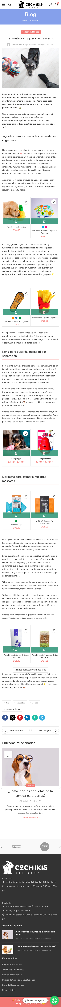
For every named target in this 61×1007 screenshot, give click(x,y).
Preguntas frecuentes (12, 964)
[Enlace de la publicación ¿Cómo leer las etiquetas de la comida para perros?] (30, 767)
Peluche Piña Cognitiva (16, 227)
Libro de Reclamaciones (13, 985)
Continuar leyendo (31, 817)
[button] (16, 221)
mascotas (21, 703)
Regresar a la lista (30, 731)
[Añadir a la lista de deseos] (25, 201)
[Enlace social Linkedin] (27, 718)
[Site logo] (30, 4)
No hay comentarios (42, 939)
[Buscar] (10, 4)
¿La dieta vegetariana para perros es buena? (36, 946)
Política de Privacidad (12, 974)
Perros (35, 32)
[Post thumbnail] (7, 935)
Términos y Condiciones (13, 969)
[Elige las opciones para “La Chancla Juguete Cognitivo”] (16, 312)
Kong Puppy (16, 458)
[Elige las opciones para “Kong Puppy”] (16, 453)
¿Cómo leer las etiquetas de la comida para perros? (30, 793)
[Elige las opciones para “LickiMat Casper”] (16, 515)
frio (7, 703)
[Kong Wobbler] (44, 443)
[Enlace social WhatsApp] (35, 718)
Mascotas (34, 20)
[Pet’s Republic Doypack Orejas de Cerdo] (16, 639)
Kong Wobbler (44, 458)
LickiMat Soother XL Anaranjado (44, 522)
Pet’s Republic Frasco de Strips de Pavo (45, 656)
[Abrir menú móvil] (4, 4)
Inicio (24, 20)
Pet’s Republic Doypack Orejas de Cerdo (16, 656)
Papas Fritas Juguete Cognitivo (45, 317)
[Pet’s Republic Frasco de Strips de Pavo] (44, 639)
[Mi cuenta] (51, 4)
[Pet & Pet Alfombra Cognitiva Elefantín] (44, 211)
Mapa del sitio (8, 990)
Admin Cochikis (30, 801)
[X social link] (13, 718)
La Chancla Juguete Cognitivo (16, 321)
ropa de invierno (13, 709)
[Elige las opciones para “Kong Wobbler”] (44, 453)
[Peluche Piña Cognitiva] (16, 211)
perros (35, 703)
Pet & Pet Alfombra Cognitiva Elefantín (44, 231)
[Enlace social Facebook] (5, 718)
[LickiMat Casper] (16, 505)
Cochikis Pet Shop (19, 44)
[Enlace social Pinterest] (20, 718)
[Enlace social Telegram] (42, 718)
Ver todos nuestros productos (30, 670)
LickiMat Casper (16, 524)
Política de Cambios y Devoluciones (18, 979)
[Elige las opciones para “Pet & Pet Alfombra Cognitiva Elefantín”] (44, 221)
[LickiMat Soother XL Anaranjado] (44, 505)
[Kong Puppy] (16, 443)
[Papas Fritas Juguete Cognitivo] (44, 302)
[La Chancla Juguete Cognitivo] (16, 302)
